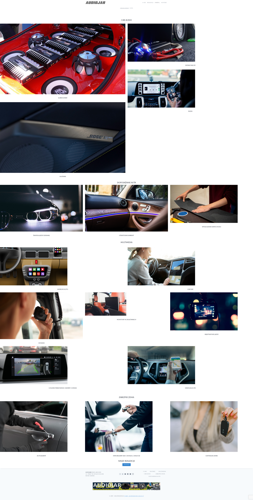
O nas (144, 2)
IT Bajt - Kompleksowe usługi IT (134, 496)
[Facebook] (128, 474)
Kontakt (164, 2)
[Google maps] (133, 474)
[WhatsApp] (122, 474)
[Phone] (120, 474)
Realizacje (150, 2)
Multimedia (126, 242)
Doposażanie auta (126, 182)
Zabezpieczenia (126, 397)
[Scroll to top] (251, 495)
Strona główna (124, 8)
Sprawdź (126, 464)
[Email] (125, 474)
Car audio (126, 20)
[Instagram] (130, 474)
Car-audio (147, 474)
